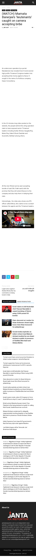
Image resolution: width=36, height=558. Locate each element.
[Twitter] (8, 277)
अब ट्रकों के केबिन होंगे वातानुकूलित (28, 290)
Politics (8, 10)
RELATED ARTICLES (9, 301)
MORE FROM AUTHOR (24, 301)
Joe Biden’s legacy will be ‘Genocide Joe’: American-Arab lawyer (15, 428)
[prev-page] (3, 348)
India (8, 7)
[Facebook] (4, 277)
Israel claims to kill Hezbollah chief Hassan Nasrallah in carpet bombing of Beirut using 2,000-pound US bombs (23, 311)
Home (3, 7)
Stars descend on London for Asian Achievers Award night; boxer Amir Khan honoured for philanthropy (17, 381)
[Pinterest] (13, 277)
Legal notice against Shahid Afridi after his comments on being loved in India (9, 292)
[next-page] (6, 348)
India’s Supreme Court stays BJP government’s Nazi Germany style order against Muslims (17, 422)
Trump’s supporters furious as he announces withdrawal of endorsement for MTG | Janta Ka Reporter (17, 365)
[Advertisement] (18, 48)
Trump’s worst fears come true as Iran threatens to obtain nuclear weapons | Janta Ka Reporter (18, 358)
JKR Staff (6, 27)
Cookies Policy (17, 550)
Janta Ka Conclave (27, 550)
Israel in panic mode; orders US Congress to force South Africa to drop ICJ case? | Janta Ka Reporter (18, 398)
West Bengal (14, 10)
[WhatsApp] (17, 277)
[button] (3, 2)
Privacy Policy (7, 550)
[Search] (33, 2)
